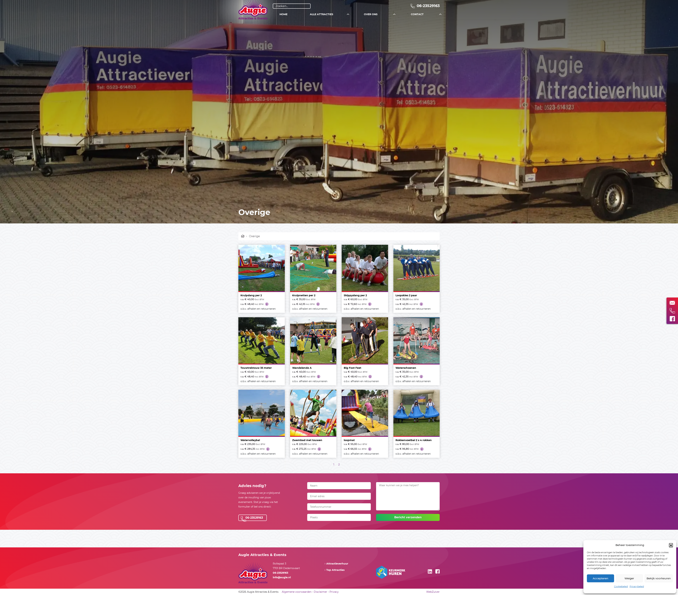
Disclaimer (320, 591)
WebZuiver (433, 591)
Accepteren (600, 578)
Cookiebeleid (621, 586)
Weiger (629, 578)
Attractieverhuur (337, 563)
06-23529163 (428, 6)
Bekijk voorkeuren (659, 578)
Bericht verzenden (408, 517)
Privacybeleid (637, 586)
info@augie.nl (282, 577)
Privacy (334, 591)
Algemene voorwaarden (296, 591)
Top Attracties (335, 570)
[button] (671, 545)
